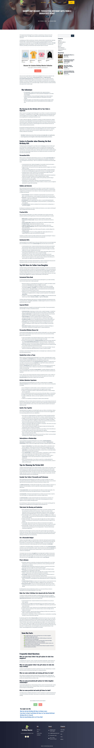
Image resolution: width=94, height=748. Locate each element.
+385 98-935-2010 (53, 735)
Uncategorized (61, 49)
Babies (64, 2)
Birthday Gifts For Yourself (26, 715)
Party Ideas (43, 2)
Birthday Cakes (61, 42)
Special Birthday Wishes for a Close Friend (69, 55)
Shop (38, 731)
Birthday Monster (49, 746)
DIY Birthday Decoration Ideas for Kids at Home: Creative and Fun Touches (69, 60)
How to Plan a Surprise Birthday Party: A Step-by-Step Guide (68, 66)
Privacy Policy (39, 733)
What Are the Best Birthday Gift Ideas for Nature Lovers (33, 711)
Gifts (59, 2)
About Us (38, 729)
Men (49, 2)
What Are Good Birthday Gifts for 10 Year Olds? (31, 717)
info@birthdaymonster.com (54, 733)
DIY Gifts (60, 43)
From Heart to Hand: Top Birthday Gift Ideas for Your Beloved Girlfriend (37, 713)
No (40, 704)
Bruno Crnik (53, 21)
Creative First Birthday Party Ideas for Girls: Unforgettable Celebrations (69, 72)
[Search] (72, 36)
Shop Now (38, 71)
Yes (35, 704)
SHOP (71, 2)
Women (54, 2)
